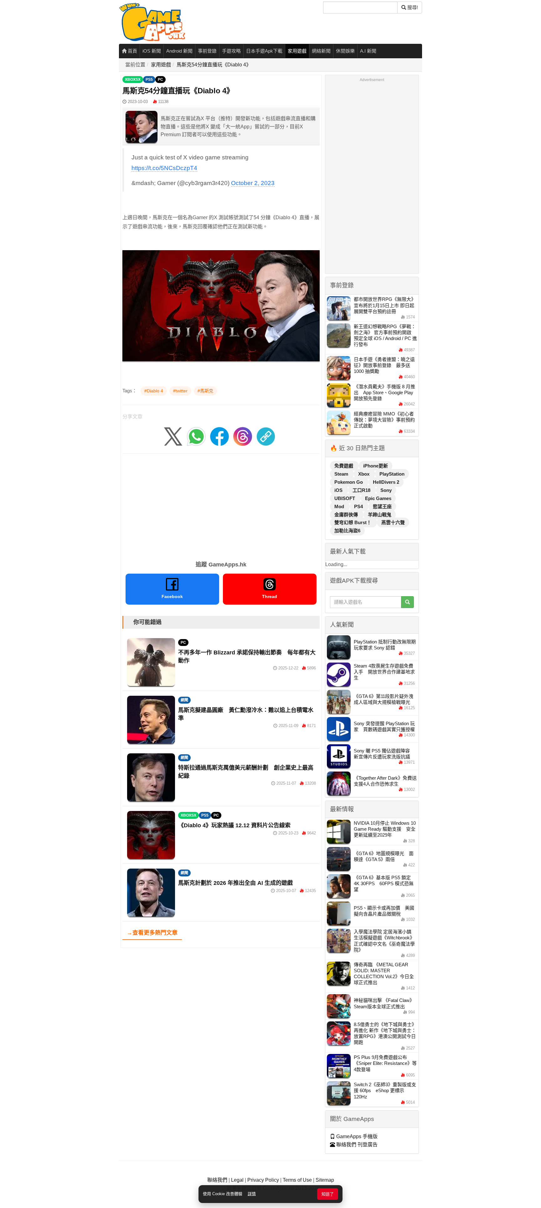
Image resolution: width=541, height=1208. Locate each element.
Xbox (364, 474)
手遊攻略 (231, 51)
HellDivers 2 (386, 482)
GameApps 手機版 (356, 1136)
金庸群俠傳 (346, 514)
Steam (341, 474)
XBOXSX (133, 79)
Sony (386, 490)
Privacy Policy (263, 1180)
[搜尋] (407, 602)
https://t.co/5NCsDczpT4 (164, 168)
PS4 (359, 506)
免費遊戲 (344, 465)
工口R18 (362, 490)
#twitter (180, 390)
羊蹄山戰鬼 (379, 514)
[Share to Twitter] (173, 436)
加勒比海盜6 (347, 530)
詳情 (252, 1193)
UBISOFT (345, 498)
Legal (237, 1180)
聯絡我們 (217, 1180)
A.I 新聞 (368, 51)
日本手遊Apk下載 (264, 51)
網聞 (184, 700)
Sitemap (325, 1180)
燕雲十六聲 (393, 522)
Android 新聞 (179, 51)
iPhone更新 (375, 465)
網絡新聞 (321, 51)
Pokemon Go (349, 482)
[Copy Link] (265, 436)
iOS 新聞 (151, 51)
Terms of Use (297, 1180)
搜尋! (412, 7)
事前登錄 (207, 51)
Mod (339, 506)
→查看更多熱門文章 (152, 933)
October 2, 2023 (253, 183)
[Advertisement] (221, 505)
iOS (339, 490)
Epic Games (378, 498)
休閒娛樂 (345, 51)
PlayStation (391, 474)
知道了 (328, 1194)
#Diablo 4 (153, 390)
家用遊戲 (297, 51)
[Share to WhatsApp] (196, 436)
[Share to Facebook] (219, 436)
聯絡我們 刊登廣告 (356, 1144)
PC (160, 79)
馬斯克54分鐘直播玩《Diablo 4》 (214, 64)
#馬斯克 (205, 390)
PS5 (149, 79)
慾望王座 (382, 506)
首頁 (131, 51)
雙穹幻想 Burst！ (353, 522)
